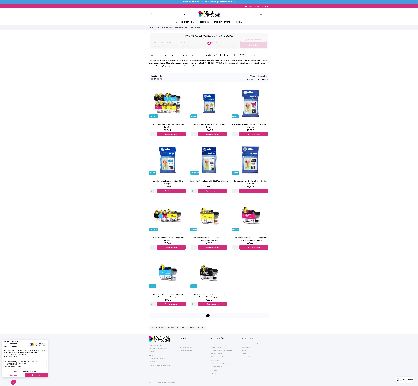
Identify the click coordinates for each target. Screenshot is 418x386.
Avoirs (244, 350)
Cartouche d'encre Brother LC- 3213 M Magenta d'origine (250, 125)
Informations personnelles (251, 344)
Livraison (214, 344)
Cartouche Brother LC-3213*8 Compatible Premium (168, 125)
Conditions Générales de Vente (221, 350)
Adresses (245, 353)
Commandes (246, 347)
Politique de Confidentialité (220, 363)
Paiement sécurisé (217, 353)
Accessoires (204, 22)
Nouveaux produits (186, 347)
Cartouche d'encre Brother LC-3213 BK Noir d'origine (250, 182)
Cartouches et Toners (184, 22)
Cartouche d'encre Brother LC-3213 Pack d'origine (209, 181)
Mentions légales (216, 347)
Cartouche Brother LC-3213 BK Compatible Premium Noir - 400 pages (209, 295)
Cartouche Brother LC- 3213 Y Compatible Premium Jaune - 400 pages (209, 238)
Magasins (214, 373)
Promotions (184, 344)
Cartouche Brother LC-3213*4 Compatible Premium (168, 238)
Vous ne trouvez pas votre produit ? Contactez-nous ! (177, 328)
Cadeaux (239, 22)
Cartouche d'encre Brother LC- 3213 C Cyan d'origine (167, 182)
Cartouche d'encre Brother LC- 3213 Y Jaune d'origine (209, 125)
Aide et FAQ (215, 360)
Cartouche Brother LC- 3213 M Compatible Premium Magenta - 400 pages (250, 238)
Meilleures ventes (186, 350)
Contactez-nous (216, 367)
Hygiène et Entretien (222, 22)
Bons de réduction (248, 357)
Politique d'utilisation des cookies (222, 357)
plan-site (214, 370)
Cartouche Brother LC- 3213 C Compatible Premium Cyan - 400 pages (168, 295)
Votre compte (248, 338)
